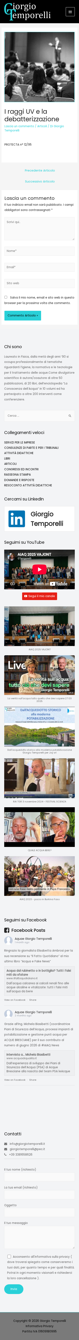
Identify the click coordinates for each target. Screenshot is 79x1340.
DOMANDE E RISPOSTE (19, 480)
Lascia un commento (19, 126)
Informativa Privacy (40, 1326)
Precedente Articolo (40, 170)
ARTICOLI (10, 464)
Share (32, 1000)
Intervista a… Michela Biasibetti (28, 1055)
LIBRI (7, 459)
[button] (39, 630)
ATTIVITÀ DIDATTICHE (18, 453)
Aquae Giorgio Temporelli (33, 939)
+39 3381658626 (20, 1155)
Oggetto (10, 1205)
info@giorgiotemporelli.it (27, 1144)
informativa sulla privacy (52, 1257)
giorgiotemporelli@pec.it (27, 1149)
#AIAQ (46, 1045)
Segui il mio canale (41, 596)
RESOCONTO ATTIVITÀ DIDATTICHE (28, 485)
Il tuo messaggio (16, 1223)
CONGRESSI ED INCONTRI (21, 469)
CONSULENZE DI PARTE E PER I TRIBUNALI (31, 448)
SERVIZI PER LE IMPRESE (19, 443)
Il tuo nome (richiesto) (20, 1170)
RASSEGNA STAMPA (17, 475)
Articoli (42, 126)
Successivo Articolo (40, 181)
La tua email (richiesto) (21, 1188)
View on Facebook (14, 1000)
